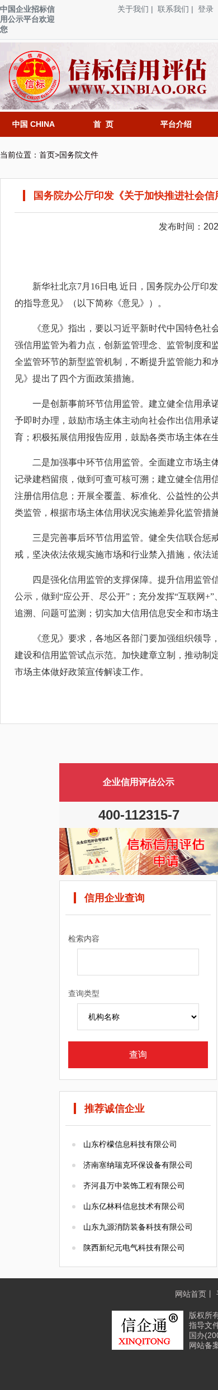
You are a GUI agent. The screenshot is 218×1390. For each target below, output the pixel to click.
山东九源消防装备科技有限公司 (138, 1226)
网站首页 (190, 1293)
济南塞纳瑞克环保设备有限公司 (138, 1164)
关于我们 (133, 8)
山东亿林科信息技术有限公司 (134, 1206)
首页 (47, 154)
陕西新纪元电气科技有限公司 (134, 1247)
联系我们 (173, 8)
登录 (206, 8)
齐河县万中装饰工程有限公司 (134, 1185)
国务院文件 (78, 154)
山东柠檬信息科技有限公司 (130, 1144)
